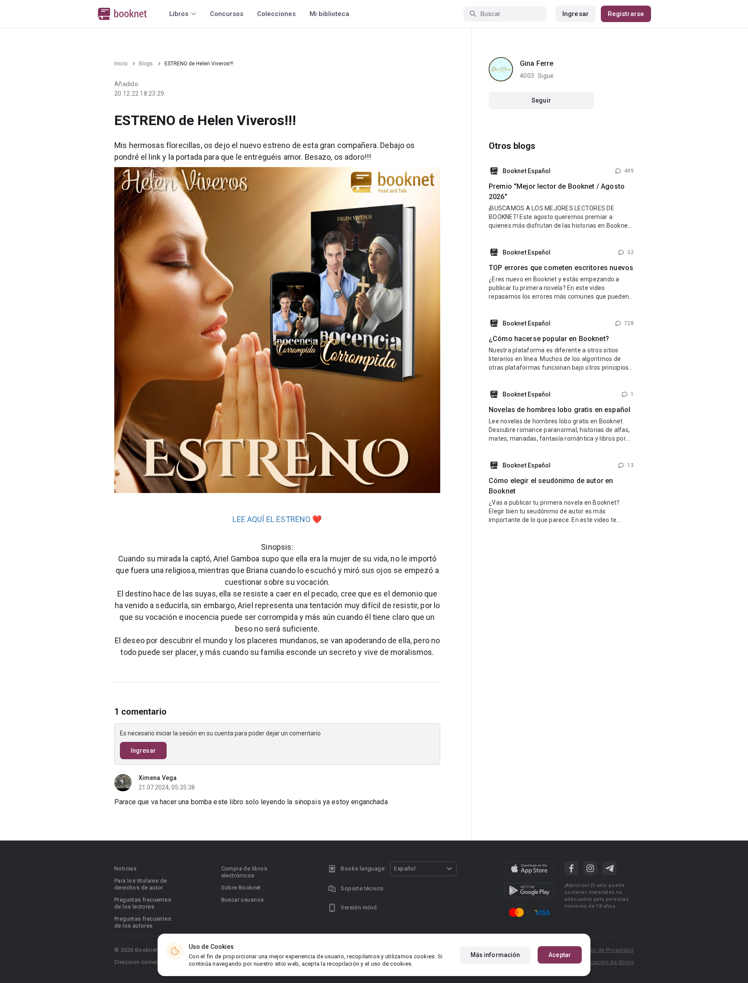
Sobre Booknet (241, 887)
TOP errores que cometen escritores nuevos (561, 268)
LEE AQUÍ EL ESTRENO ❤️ (277, 519)
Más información (495, 954)
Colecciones (276, 14)
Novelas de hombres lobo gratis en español (559, 410)
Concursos (226, 14)
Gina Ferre (537, 63)
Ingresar (575, 14)
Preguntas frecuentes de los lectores (142, 903)
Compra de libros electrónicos (244, 872)
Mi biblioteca (329, 14)
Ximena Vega (158, 777)
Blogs (146, 64)
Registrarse (626, 14)
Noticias (125, 868)
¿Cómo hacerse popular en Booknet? (549, 339)
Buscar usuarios (242, 899)
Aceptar (559, 954)
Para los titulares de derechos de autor (140, 884)
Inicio (120, 64)
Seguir (541, 100)
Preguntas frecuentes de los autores (142, 922)
